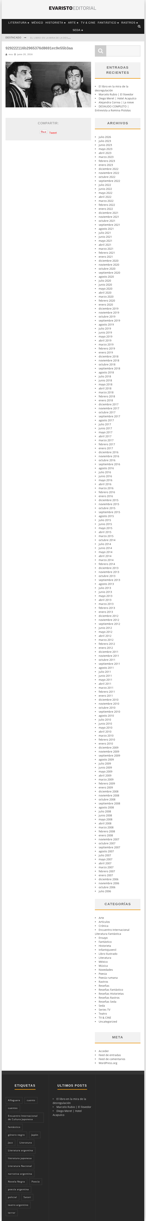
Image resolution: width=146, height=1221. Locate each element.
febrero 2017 (107, 444)
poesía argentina (18, 1189)
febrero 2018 (107, 396)
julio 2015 (105, 520)
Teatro (103, 1013)
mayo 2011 (105, 679)
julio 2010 (105, 719)
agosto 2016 (106, 468)
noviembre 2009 (109, 751)
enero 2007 (106, 875)
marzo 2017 (106, 440)
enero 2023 (106, 165)
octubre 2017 (107, 412)
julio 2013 (105, 588)
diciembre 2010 (108, 699)
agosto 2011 (106, 668)
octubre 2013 (107, 576)
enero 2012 (106, 648)
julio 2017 (105, 424)
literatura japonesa (20, 1158)
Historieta (54, 22)
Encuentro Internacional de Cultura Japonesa (23, 1117)
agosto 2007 (106, 851)
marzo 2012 (106, 640)
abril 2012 (105, 636)
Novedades (106, 969)
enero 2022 (106, 209)
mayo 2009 (105, 771)
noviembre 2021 (109, 217)
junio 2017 (105, 428)
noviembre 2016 (109, 456)
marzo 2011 (106, 687)
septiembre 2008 (109, 803)
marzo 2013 (106, 604)
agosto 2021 (106, 229)
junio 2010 (105, 723)
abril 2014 (105, 556)
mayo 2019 (105, 336)
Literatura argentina (20, 1150)
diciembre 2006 (108, 879)
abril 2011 (105, 683)
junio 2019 (105, 332)
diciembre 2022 (108, 169)
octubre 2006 (107, 887)
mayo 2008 (105, 819)
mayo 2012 (105, 632)
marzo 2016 (106, 488)
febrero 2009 (107, 783)
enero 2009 (106, 787)
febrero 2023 (107, 161)
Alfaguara (14, 1100)
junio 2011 (105, 675)
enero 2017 (106, 448)
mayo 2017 (105, 432)
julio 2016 (105, 472)
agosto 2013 (106, 584)
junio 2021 (105, 236)
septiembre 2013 (109, 580)
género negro (16, 1134)
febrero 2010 (107, 739)
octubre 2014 (107, 540)
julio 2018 (105, 376)
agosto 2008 (106, 807)
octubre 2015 (107, 508)
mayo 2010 (105, 727)
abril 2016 (105, 484)
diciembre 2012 (108, 616)
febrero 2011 (107, 691)
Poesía (36, 1181)
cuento (31, 1100)
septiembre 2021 (109, 225)
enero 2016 (106, 496)
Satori (27, 1197)
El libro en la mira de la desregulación (57, 38)
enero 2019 (106, 352)
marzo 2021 (106, 248)
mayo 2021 (105, 240)
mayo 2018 (105, 384)
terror (11, 1212)
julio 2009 (105, 763)
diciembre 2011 (108, 652)
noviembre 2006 (109, 883)
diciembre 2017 (108, 404)
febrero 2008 (107, 831)
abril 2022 (105, 197)
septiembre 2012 (109, 624)
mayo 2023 (105, 149)
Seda (76, 30)
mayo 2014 (105, 552)
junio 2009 (105, 767)
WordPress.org (108, 1063)
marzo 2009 (106, 779)
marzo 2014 (106, 560)
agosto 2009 (106, 759)
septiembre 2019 (109, 320)
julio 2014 (105, 544)
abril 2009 (105, 775)
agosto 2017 (106, 420)
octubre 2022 (107, 177)
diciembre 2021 (108, 213)
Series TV (104, 1009)
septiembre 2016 (109, 464)
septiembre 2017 (109, 416)
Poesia (103, 973)
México (37, 22)
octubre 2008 (107, 799)
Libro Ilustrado (108, 954)
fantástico (14, 1127)
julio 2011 (105, 671)
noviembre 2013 (109, 572)
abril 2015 (105, 532)
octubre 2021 (107, 221)
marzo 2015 (106, 536)
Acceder (104, 1051)
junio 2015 (105, 524)
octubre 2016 (107, 460)
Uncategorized (108, 1021)
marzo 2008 (106, 827)
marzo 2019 (106, 344)
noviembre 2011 (109, 656)
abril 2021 (105, 244)
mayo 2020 (105, 288)
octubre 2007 (107, 843)
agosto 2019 (106, 324)
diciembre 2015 (108, 500)
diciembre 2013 (108, 568)
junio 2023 (105, 145)
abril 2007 (105, 863)
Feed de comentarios (112, 1059)
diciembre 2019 (108, 308)
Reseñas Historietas (111, 993)
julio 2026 (105, 137)
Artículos (104, 922)
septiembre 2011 (109, 664)
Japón (34, 1134)
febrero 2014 (107, 564)
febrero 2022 (107, 205)
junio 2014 (105, 548)
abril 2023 (105, 153)
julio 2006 (105, 891)
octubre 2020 (107, 268)
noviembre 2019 (109, 312)
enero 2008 (106, 835)
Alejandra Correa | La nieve (116, 102)
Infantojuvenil (107, 950)
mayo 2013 (105, 596)
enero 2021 (106, 256)
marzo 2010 (106, 735)
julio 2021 (105, 233)
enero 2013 (106, 612)
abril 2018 (105, 388)
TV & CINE (88, 22)
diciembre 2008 (108, 791)
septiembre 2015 (109, 512)
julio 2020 (105, 280)
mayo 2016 (105, 480)
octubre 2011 (107, 660)
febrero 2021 (107, 252)
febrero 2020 (107, 300)
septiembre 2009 (109, 755)
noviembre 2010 (109, 703)
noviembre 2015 (109, 504)
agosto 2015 (106, 516)
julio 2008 (105, 811)
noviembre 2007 (109, 839)
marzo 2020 (106, 296)
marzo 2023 (106, 157)
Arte (72, 22)
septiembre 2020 (109, 272)
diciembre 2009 (108, 747)
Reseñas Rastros (109, 997)
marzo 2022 (106, 201)
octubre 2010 (107, 707)
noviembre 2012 (109, 620)
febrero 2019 (107, 348)
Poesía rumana (108, 977)
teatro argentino (18, 1205)
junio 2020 (105, 284)
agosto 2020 (106, 276)
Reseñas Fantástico (111, 989)
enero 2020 (106, 304)
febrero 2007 (107, 871)
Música (103, 965)
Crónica (103, 926)
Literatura (17, 22)
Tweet (53, 133)
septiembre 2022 (109, 181)
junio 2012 (105, 628)
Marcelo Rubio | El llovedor (116, 94)
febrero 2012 (107, 644)
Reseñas (104, 985)
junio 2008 (105, 815)
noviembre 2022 (109, 173)
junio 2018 (105, 380)
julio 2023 (105, 141)
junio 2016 (105, 476)
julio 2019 (105, 328)
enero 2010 (106, 743)
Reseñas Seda (107, 1001)
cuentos (13, 1108)
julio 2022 (105, 185)
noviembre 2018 (109, 360)
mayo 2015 (105, 528)
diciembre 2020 (108, 260)
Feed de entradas (110, 1055)
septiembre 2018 (109, 368)
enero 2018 (106, 400)
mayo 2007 (105, 859)
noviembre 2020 (109, 264)
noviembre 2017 (109, 408)
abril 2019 (105, 340)
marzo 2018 (106, 392)
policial (12, 1197)
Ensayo (103, 938)
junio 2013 (105, 592)
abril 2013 (105, 600)
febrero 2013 (107, 608)
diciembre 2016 (108, 452)
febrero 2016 (107, 492)
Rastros (128, 22)
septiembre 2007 (109, 847)
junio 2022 (105, 189)
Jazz (10, 1142)
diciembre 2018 (108, 356)
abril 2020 (105, 292)
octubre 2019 (107, 316)
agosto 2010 (106, 715)
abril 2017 (105, 436)
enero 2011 (106, 695)
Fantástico (107, 22)
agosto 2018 (106, 372)
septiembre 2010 (109, 711)
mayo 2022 (105, 193)
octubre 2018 (107, 364)
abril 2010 (105, 731)
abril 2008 (105, 823)
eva (11, 54)
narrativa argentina (20, 1173)
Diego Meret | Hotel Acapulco (117, 98)
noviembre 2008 (109, 795)
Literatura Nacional (20, 1166)
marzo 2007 (106, 867)
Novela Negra (16, 1181)
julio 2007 (105, 855)
